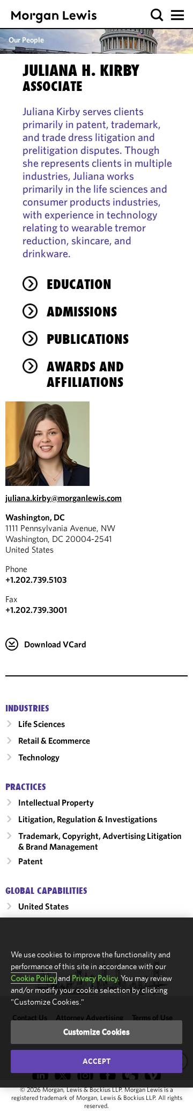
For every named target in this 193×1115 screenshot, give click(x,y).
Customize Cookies (96, 1032)
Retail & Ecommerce (54, 740)
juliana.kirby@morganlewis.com (63, 497)
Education (79, 284)
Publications (88, 339)
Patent (30, 861)
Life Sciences (41, 723)
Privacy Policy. (95, 978)
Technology (39, 757)
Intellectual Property (56, 802)
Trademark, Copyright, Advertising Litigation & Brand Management (100, 841)
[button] (157, 15)
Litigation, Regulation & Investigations (87, 819)
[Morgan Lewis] (54, 16)
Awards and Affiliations (85, 374)
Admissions (82, 312)
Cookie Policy (33, 978)
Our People (26, 40)
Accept (96, 1061)
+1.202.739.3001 (36, 609)
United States (43, 906)
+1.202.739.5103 (35, 579)
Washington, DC (35, 517)
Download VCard (55, 644)
